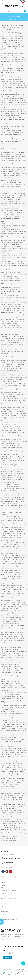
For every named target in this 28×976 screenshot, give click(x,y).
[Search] (25, 11)
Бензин (3, 882)
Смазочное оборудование (8, 890)
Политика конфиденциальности (10, 917)
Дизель (3, 880)
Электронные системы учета (9, 898)
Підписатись (7, 957)
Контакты (3, 906)
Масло (3, 885)
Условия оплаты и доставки (9, 919)
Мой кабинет (5, 911)
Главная (11, 19)
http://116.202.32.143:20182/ (12, 33)
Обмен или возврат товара (8, 925)
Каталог (3, 909)
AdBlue (3, 888)
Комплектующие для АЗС (8, 893)
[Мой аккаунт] (26, 6)
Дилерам (3, 914)
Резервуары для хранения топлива (11, 896)
